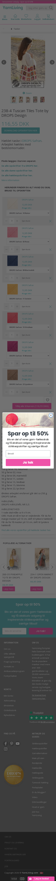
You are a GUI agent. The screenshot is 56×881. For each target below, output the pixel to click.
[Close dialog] (51, 415)
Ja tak (28, 462)
